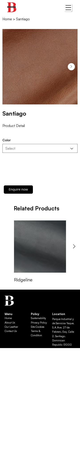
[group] (40, 252)
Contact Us (11, 331)
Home (8, 318)
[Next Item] (71, 66)
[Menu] (68, 8)
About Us (10, 322)
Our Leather (11, 326)
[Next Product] (74, 246)
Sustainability (38, 318)
